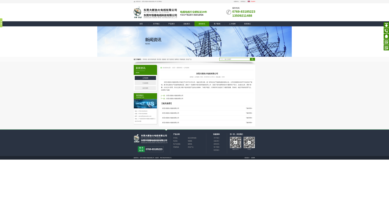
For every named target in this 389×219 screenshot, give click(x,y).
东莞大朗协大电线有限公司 (149, 1)
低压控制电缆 (152, 59)
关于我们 (156, 24)
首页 (141, 24)
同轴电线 (182, 59)
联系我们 (243, 1)
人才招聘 (232, 24)
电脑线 (164, 59)
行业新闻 (145, 83)
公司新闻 (145, 78)
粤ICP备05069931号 (166, 157)
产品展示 (171, 24)
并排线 (145, 59)
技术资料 (145, 88)
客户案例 (217, 24)
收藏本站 (236, 1)
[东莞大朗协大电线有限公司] (151, 138)
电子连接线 (170, 59)
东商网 (253, 157)
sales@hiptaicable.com (144, 116)
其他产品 (189, 59)
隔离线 (177, 59)
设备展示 (186, 24)
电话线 (159, 59)
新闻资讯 (202, 24)
